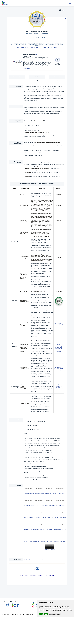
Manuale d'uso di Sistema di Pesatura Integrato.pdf (58, 369)
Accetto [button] (41, 614)
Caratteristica (25, 188)
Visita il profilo (26, 68)
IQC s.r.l (41, 573)
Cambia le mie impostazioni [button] (54, 614)
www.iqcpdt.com (45, 580)
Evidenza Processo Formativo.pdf (59, 403)
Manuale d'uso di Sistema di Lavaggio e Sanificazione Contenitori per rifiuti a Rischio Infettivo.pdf (58, 348)
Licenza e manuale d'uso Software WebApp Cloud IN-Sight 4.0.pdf (59, 324)
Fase (14, 188)
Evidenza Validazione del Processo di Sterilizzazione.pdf (59, 387)
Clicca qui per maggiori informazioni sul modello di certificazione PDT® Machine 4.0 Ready (36, 47)
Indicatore (42, 188)
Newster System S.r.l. (37, 38)
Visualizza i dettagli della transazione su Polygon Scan (36, 559)
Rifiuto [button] (45, 614)
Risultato (58, 188)
